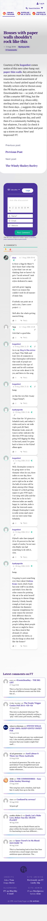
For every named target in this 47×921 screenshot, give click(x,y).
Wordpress (38, 891)
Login (27, 190)
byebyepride (23, 47)
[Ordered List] (21, 207)
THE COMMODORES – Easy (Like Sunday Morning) (25, 779)
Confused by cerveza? (26, 799)
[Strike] (18, 207)
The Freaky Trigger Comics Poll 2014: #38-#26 (25, 704)
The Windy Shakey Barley (21, 165)
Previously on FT (35, 880)
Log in (41, 3)
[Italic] (12, 207)
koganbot (25, 65)
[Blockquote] (27, 207)
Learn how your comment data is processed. (20, 238)
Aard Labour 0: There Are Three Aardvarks (24, 754)
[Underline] (15, 207)
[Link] (9, 210)
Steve (12, 882)
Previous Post (14, 152)
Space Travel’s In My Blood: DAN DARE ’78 (25, 841)
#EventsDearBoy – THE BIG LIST (25, 681)
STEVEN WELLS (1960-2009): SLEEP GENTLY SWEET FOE (26, 728)
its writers (34, 901)
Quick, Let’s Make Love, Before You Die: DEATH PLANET (25, 817)
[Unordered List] (24, 207)
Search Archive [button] (34, 8)
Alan (14, 257)
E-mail (10, 893)
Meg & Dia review (27, 350)
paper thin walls (13, 72)
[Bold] (9, 207)
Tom (12, 880)
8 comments (11, 50)
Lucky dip (35, 882)
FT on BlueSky (10, 891)
